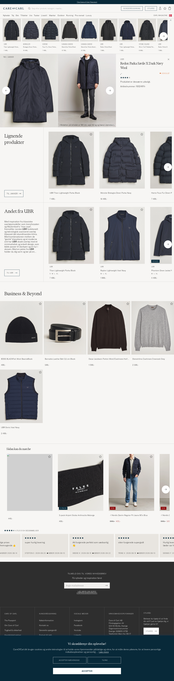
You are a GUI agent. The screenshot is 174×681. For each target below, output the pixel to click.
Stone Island (144, 44)
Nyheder (6, 15)
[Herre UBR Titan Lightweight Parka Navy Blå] (128, 30)
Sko (17, 15)
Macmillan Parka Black (69, 47)
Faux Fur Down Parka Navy (49, 47)
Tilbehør (24, 15)
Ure (30, 15)
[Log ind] (160, 8)
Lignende (14, 139)
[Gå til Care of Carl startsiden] (13, 8)
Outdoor (61, 15)
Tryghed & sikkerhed (12, 630)
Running (69, 15)
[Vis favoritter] (164, 8)
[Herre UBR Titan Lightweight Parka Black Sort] (12, 30)
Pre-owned (79, 15)
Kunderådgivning (131, 8)
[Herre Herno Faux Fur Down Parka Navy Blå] (50, 30)
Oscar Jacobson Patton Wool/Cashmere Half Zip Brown (108, 359)
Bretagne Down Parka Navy (29, 47)
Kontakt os (44, 625)
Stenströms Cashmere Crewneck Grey (148, 359)
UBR (5, 44)
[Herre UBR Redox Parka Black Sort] (108, 30)
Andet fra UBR (19, 211)
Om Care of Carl (11, 625)
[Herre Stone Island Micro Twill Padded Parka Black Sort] (147, 30)
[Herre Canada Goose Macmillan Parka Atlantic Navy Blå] (89, 30)
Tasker (36, 15)
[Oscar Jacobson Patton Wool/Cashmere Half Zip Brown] (109, 356)
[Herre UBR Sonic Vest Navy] (21, 396)
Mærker (52, 15)
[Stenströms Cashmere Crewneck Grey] (152, 356)
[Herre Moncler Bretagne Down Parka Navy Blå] (31, 30)
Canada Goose (67, 44)
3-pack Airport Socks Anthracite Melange (76, 515)
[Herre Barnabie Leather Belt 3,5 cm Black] (65, 328)
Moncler (26, 44)
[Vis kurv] (169, 8)
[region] (87, 545)
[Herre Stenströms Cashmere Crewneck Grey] (152, 328)
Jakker (11, 57)
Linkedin (77, 635)
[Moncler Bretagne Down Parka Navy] (122, 190)
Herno (45, 44)
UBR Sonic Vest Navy (10, 427)
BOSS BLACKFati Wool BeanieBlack (16, 359)
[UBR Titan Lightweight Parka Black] (71, 190)
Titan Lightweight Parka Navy (127, 47)
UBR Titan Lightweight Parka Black (65, 193)
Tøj (13, 15)
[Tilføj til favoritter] (90, 135)
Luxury (88, 15)
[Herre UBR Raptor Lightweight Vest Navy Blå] (122, 235)
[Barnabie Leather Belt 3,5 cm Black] (65, 356)
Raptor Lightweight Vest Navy (113, 270)
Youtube (77, 630)
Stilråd (151, 8)
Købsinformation (46, 620)
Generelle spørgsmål (48, 630)
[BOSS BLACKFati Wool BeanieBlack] (21, 356)
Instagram (78, 620)
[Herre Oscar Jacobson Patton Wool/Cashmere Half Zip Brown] (109, 328)
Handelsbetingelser (12, 635)
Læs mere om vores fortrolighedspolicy (87, 592)
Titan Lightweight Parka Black (11, 47)
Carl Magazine (160, 15)
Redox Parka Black (106, 47)
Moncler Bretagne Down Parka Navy (115, 193)
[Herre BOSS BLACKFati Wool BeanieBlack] (21, 328)
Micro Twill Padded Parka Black (147, 47)
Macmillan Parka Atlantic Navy (88, 47)
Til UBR (10, 273)
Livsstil (44, 15)
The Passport (10, 620)
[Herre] (29, 482)
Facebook (78, 625)
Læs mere (104, 652)
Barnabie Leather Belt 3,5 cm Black (60, 359)
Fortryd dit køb (45, 635)
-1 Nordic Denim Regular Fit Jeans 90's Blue (128, 515)
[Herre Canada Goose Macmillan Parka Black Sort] (70, 30)
